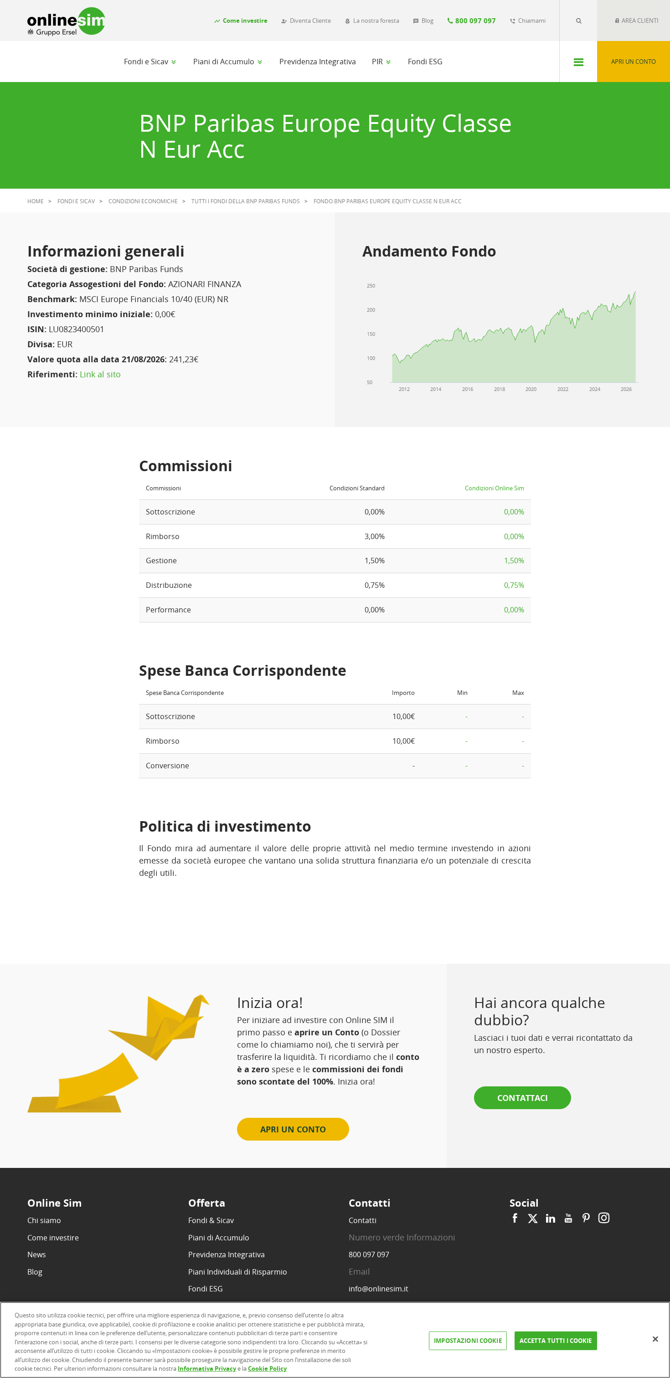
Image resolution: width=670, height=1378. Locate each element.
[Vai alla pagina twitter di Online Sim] (533, 1218)
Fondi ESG (425, 62)
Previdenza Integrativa (317, 62)
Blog (34, 1272)
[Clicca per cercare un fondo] (578, 20)
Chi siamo (44, 1220)
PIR (378, 62)
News (36, 1254)
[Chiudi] (655, 1339)
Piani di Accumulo (224, 62)
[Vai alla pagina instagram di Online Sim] (602, 1218)
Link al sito (100, 374)
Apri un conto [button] (293, 1129)
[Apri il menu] (578, 61)
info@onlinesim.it (378, 1289)
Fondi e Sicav (147, 62)
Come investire (53, 1238)
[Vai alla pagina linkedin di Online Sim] (550, 1218)
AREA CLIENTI (639, 20)
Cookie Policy (267, 1368)
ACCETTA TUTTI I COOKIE (556, 1340)
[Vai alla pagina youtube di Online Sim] (568, 1218)
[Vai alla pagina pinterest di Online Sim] (586, 1218)
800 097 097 (369, 1254)
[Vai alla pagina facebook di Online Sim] (516, 1218)
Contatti (362, 1220)
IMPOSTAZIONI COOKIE (467, 1340)
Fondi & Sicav (211, 1220)
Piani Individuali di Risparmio (237, 1272)
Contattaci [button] (522, 1097)
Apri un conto (633, 61)
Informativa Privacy (207, 1368)
